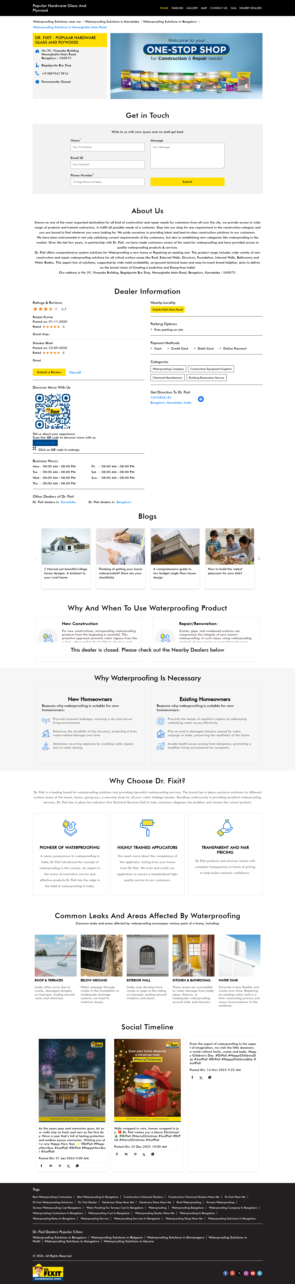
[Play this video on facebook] (72, 1082)
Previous (36, 558)
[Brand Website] (259, 1273)
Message (157, 140)
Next (259, 558)
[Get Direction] (201, 401)
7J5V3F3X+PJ (161, 397)
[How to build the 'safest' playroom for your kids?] (229, 546)
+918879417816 (55, 73)
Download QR (45, 443)
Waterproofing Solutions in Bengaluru (60, 1237)
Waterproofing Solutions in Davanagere (175, 1237)
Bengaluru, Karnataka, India (171, 402)
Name (76, 140)
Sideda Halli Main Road (168, 309)
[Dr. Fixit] (48, 1280)
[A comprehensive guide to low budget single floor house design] (175, 546)
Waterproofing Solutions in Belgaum (117, 1237)
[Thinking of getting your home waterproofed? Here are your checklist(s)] (120, 546)
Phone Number (82, 175)
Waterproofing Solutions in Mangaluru (72, 1241)
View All (75, 372)
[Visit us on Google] (232, 1273)
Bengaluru (124, 502)
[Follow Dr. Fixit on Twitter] (239, 1273)
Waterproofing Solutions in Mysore (129, 1241)
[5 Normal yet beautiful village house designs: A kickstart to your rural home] (66, 546)
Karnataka (68, 502)
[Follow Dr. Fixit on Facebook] (225, 1273)
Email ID (77, 158)
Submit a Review (49, 372)
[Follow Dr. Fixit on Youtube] (253, 1273)
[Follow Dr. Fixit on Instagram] (246, 1273)
